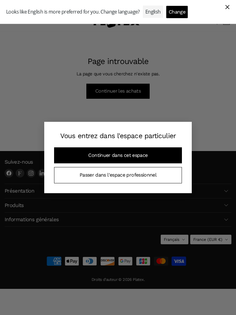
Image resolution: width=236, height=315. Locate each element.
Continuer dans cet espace (118, 155)
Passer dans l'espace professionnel (118, 175)
